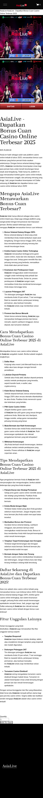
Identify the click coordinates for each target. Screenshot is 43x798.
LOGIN (32, 106)
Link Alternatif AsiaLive (29, 364)
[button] (6, 722)
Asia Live (3, 589)
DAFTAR (10, 106)
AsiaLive (3, 11)
